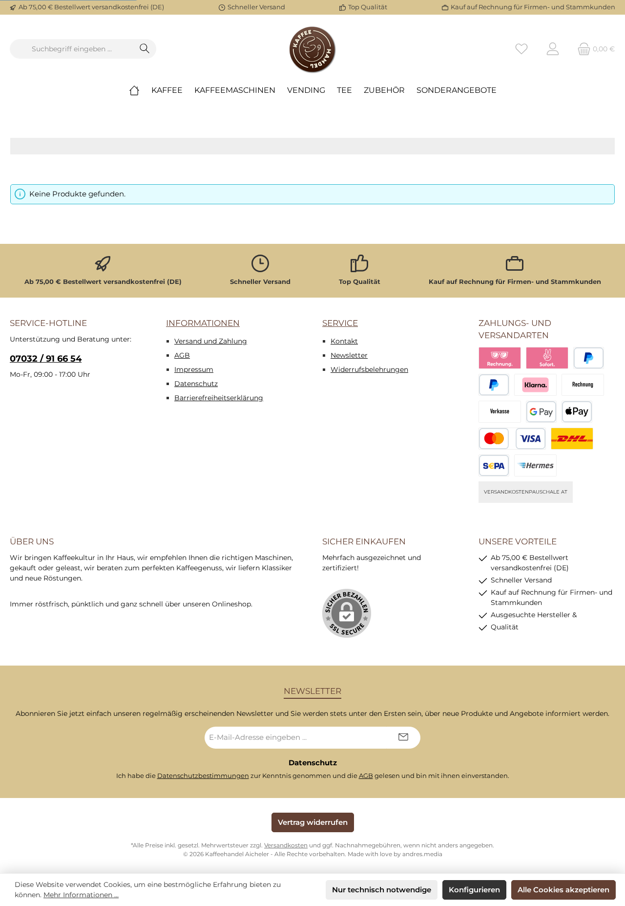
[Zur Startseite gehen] (312, 48)
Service (340, 323)
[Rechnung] (583, 385)
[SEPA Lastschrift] (494, 465)
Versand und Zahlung (210, 341)
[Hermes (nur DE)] (535, 465)
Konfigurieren (474, 889)
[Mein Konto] (553, 49)
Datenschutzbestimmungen (203, 775)
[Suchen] (144, 49)
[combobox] (72, 49)
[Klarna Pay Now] (547, 358)
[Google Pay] (541, 412)
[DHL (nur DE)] (572, 439)
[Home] (134, 90)
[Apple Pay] (577, 412)
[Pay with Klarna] (535, 385)
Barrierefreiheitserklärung (218, 397)
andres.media (422, 854)
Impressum (193, 369)
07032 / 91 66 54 (46, 358)
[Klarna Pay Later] (500, 358)
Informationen (203, 323)
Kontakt (344, 341)
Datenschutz (196, 383)
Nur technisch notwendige (381, 889)
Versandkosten (286, 845)
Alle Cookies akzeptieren (563, 889)
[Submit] (403, 738)
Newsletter (349, 355)
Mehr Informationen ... (81, 894)
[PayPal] (588, 358)
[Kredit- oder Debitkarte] (512, 439)
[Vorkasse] (500, 412)
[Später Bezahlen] (494, 385)
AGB (182, 355)
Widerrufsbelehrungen (369, 369)
